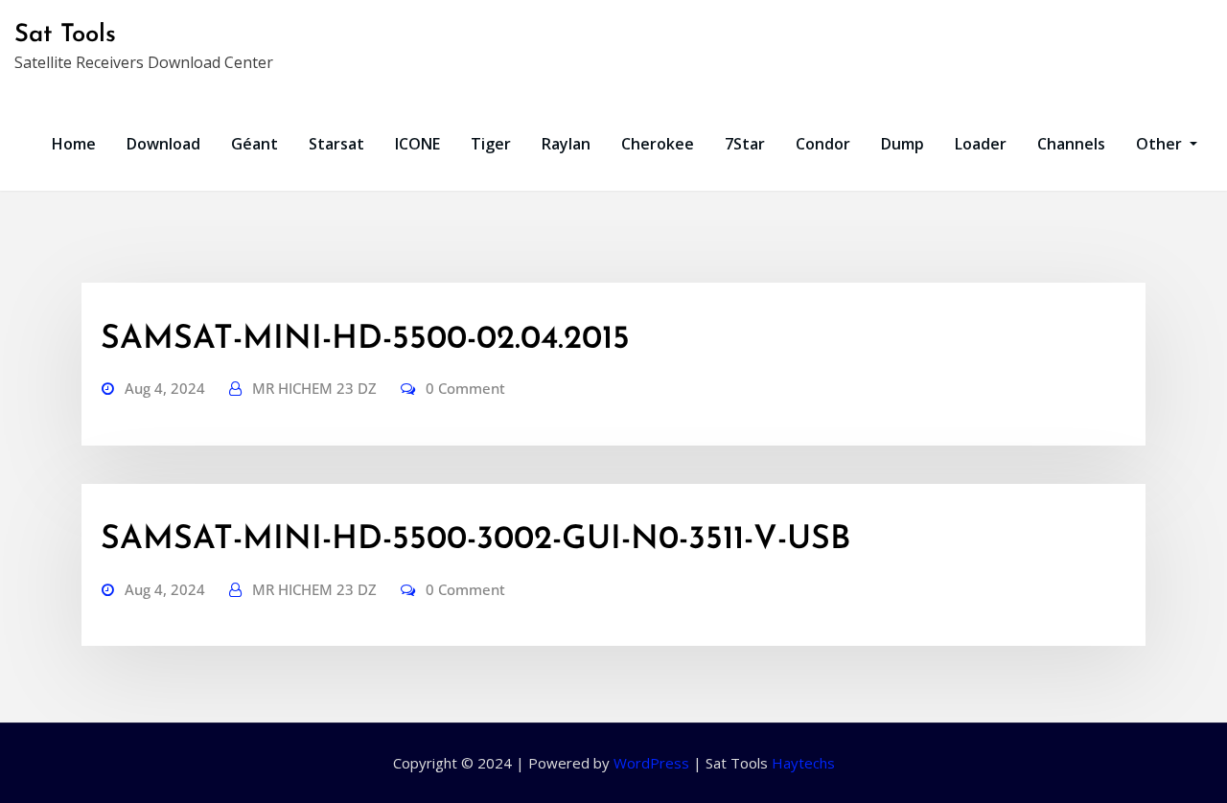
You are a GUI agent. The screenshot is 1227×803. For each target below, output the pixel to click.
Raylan (566, 143)
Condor (823, 143)
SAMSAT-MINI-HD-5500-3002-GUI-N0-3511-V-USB (475, 540)
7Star (745, 143)
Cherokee (657, 143)
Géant (254, 143)
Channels (1071, 143)
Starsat (336, 143)
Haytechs (803, 762)
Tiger (491, 143)
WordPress (651, 762)
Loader (981, 143)
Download (163, 143)
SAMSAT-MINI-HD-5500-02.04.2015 (365, 339)
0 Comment (465, 388)
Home (74, 143)
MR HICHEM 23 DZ (314, 388)
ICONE (417, 143)
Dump (902, 143)
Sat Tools (65, 35)
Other (1161, 143)
